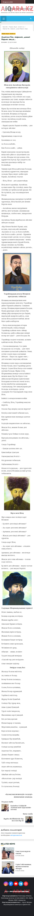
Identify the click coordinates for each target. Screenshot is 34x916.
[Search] (31, 18)
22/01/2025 (13, 42)
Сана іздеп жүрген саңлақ (8, 853)
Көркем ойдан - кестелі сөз (8, 33)
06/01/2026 (20, 871)
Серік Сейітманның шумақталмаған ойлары (8, 867)
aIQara (5, 42)
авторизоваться (16, 835)
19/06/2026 (20, 855)
